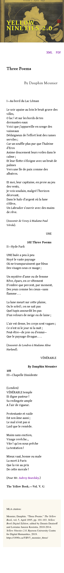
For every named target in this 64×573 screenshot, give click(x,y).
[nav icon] (59, 21)
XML (49, 52)
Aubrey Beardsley (29, 478)
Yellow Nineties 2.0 (29, 25)
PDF (58, 52)
